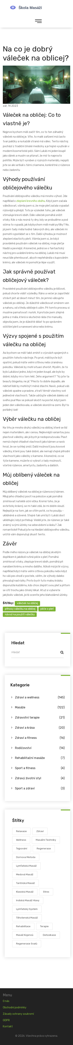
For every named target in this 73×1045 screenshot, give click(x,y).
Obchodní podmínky (14, 1007)
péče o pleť (47, 608)
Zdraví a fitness (40, 738)
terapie (44, 926)
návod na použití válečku (20, 614)
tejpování (21, 848)
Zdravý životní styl (40, 778)
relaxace (21, 831)
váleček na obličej (27, 603)
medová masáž (24, 874)
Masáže (40, 707)
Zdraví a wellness (40, 697)
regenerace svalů (26, 943)
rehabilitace (23, 926)
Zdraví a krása (40, 727)
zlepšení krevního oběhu (30, 201)
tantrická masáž (25, 883)
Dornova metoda (25, 857)
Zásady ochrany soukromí (18, 1013)
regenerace (44, 848)
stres (46, 891)
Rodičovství (40, 748)
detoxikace (49, 935)
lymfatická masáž (26, 865)
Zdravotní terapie (40, 717)
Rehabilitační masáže (40, 758)
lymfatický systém (27, 909)
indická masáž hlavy (27, 900)
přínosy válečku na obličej (20, 608)
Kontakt (8, 1026)
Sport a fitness (40, 768)
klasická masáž (25, 891)
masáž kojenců (24, 935)
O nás (6, 1001)
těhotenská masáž (27, 917)
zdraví (40, 831)
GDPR (6, 1020)
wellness (21, 839)
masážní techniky (46, 839)
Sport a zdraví (40, 788)
